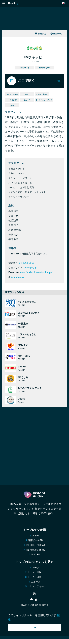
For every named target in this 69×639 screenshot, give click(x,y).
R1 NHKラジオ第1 (35, 545)
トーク (26, 94)
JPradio (12, 3)
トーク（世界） (42, 94)
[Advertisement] (34, 18)
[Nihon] (64, 3)
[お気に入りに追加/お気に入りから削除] (59, 81)
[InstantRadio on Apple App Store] (35, 599)
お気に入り (42, 34)
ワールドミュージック (44, 100)
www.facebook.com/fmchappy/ (36, 272)
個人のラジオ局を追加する (34, 605)
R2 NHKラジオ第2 (35, 549)
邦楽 (12, 105)
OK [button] (34, 627)
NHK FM (35, 554)
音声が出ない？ (45, 68)
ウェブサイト (24, 68)
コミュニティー (12, 94)
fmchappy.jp (30, 267)
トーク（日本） (12, 100)
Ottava (35, 535)
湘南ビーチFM (35, 540)
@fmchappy (17, 277)
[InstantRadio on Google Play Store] (31, 599)
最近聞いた (57, 34)
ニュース (27, 100)
